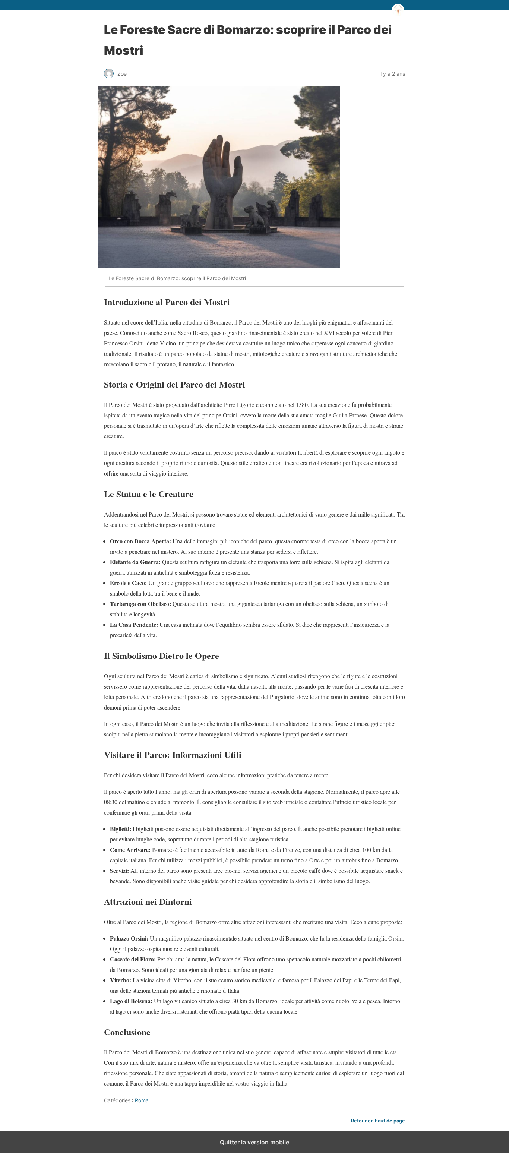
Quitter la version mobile (254, 1142)
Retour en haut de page (378, 1121)
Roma (142, 1100)
